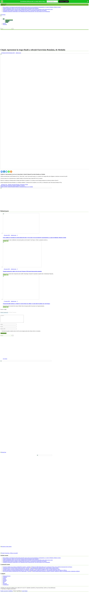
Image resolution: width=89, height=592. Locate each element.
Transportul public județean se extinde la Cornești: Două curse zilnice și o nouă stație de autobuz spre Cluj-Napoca (25, 10)
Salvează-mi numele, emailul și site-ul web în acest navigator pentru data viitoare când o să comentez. (21, 331)
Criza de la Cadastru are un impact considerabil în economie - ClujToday (17, 566)
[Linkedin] (4, 172)
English (6, 22)
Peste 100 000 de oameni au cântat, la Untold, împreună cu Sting (47, 569)
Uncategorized (5, 584)
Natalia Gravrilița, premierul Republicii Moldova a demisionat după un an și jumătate (16, 186)
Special (4, 23)
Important (3, 184)
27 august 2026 (7, 301)
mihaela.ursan (18, 52)
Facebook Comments (12, 312)
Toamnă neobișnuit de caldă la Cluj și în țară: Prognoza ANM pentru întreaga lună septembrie (21, 8)
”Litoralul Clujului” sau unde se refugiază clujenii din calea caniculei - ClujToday (18, 569)
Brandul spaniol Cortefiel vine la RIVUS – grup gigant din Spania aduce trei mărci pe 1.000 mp (48, 570)
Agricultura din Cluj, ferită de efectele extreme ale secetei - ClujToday (16, 567)
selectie (26, 184)
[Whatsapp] (9, 172)
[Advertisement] (44, 39)
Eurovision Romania (15, 184)
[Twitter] (6, 172)
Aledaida (9, 184)
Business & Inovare (9, 20)
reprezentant (22, 184)
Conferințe (7, 21)
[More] (11, 172)
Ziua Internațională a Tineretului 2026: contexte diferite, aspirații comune (44, 567)
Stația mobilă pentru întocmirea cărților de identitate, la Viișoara (12, 185)
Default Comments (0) (4, 312)
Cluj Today (5, 358)
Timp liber (5, 24)
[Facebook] (2, 172)
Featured (4, 579)
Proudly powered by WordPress (6, 590)
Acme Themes (24, 590)
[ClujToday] (0, 16)
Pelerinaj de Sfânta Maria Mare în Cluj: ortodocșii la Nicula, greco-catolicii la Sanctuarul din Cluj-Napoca (52, 566)
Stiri (3, 18)
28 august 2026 (7, 235)
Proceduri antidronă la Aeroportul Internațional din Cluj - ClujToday (16, 570)
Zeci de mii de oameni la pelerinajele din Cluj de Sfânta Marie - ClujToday (17, 571)
